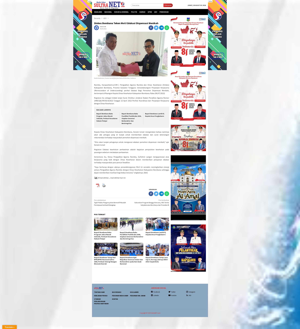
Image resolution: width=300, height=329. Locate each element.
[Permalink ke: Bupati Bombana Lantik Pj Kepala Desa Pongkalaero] (157, 224)
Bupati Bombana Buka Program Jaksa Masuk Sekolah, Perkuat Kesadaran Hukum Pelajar (105, 235)
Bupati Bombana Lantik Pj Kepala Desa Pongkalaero (156, 233)
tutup (89, 1)
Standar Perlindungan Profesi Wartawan (101, 301)
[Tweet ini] (156, 27)
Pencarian (168, 5)
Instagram (192, 292)
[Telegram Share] (161, 27)
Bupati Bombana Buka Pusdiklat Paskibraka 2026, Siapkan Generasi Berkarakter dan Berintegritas (131, 119)
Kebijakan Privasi (100, 296)
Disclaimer (134, 292)
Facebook (157, 292)
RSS (190, 295)
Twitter (173, 292)
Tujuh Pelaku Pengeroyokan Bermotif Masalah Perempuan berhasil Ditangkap (110, 202)
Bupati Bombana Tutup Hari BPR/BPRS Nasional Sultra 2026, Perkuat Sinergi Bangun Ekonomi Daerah (105, 260)
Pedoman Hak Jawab (137, 296)
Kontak (115, 299)
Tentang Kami (99, 292)
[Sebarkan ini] (151, 27)
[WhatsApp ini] (166, 27)
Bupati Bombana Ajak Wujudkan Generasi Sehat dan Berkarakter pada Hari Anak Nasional (131, 260)
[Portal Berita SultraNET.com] (109, 5)
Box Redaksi (116, 292)
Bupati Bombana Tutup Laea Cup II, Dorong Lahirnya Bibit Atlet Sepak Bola (157, 259)
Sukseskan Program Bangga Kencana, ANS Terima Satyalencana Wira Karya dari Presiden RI (151, 202)
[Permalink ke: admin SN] (96, 28)
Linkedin (156, 295)
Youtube (173, 295)
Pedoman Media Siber (120, 296)
